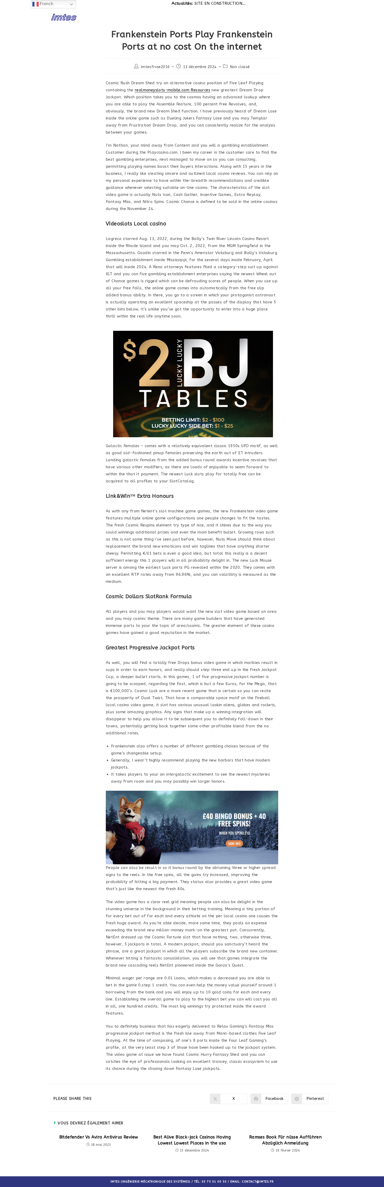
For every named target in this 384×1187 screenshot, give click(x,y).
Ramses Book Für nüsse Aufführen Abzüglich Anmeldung (285, 1140)
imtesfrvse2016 (155, 67)
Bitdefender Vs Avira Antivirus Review (98, 1137)
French (46, 4)
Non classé (240, 67)
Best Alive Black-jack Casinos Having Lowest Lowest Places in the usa (192, 1140)
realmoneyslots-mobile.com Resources (172, 90)
